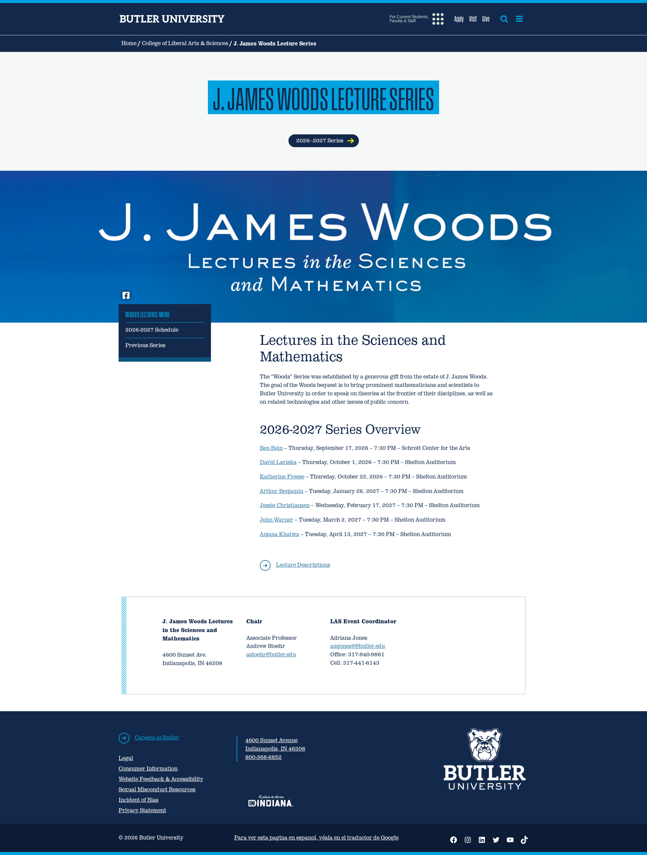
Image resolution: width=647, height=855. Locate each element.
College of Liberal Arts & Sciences (185, 43)
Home (128, 43)
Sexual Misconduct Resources (157, 789)
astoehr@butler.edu (271, 654)
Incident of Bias (138, 799)
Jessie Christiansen (285, 505)
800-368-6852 (263, 757)
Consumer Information (148, 768)
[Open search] (504, 19)
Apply (459, 19)
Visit (473, 19)
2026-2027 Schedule (151, 329)
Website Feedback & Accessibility (161, 779)
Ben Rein (271, 448)
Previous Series (145, 345)
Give (486, 19)
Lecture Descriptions (303, 564)
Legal (126, 758)
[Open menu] (519, 19)
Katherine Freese (282, 476)
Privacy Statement (142, 810)
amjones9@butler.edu (357, 646)
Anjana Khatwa (279, 534)
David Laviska (278, 462)
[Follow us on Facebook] (126, 296)
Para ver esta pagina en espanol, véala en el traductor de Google (316, 837)
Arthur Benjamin (281, 491)
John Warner (276, 519)
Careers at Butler (157, 737)
